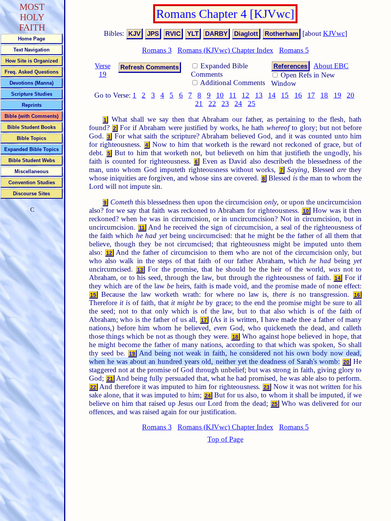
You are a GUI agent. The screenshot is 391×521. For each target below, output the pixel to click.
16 (298, 95)
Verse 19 (102, 70)
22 (212, 104)
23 (225, 104)
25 (251, 104)
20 (350, 95)
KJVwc (334, 33)
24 (238, 104)
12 (245, 95)
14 (272, 95)
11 (232, 95)
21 (199, 104)
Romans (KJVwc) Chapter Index (225, 50)
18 (324, 95)
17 (311, 95)
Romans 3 (157, 50)
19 (337, 95)
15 (285, 95)
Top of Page (225, 439)
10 (220, 95)
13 (259, 95)
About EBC (331, 66)
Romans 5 (294, 50)
